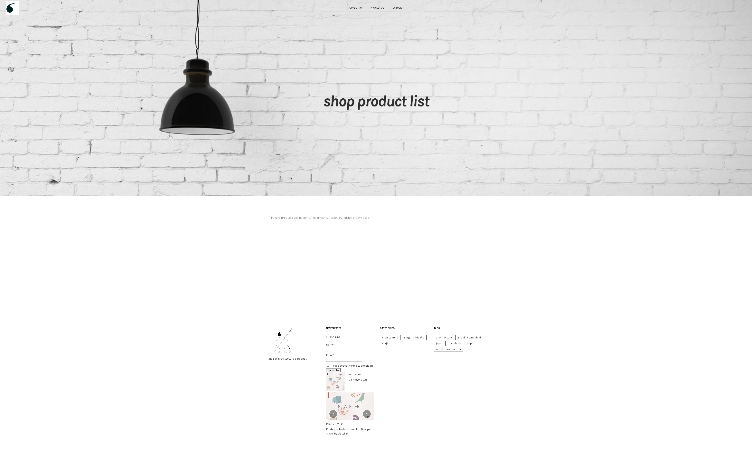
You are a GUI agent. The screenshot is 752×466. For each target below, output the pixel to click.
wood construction (448, 349)
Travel (330, 433)
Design (365, 429)
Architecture (347, 429)
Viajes (386, 343)
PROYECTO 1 (355, 374)
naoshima (455, 343)
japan (439, 343)
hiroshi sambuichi (469, 337)
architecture (444, 337)
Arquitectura (390, 337)
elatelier (343, 433)
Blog (407, 337)
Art (358, 429)
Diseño (419, 337)
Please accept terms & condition (352, 365)
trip (469, 343)
